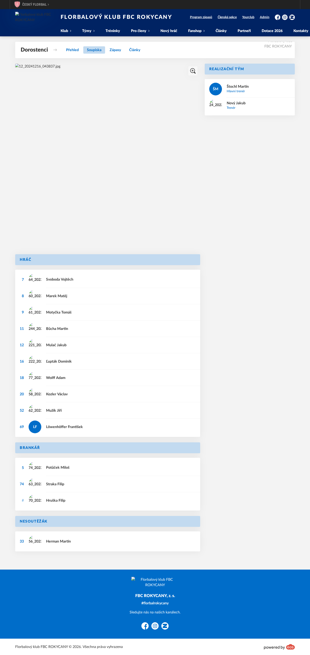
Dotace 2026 (272, 31)
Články (221, 31)
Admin (264, 17)
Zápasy (115, 50)
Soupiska (94, 50)
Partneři (244, 31)
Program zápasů (201, 17)
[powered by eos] (279, 647)
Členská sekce (227, 17)
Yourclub (248, 17)
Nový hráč (168, 31)
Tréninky (113, 31)
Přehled (72, 50)
